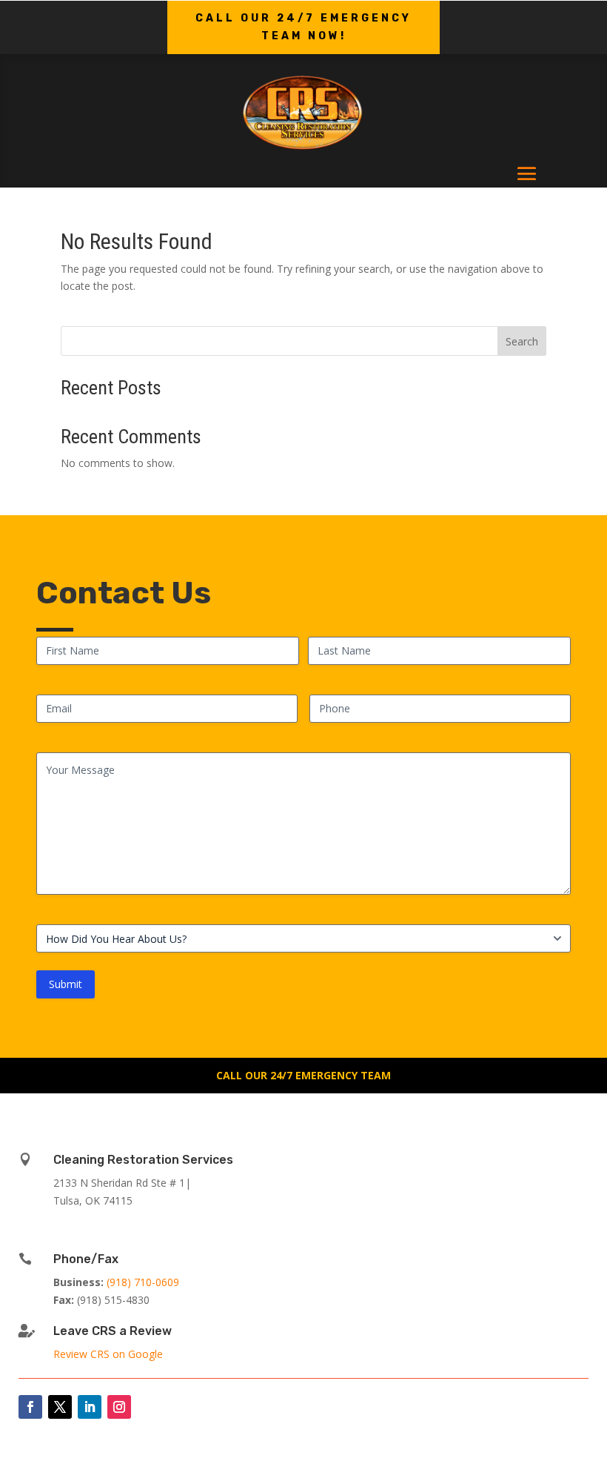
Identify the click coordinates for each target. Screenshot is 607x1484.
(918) (143, 1282)
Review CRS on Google (108, 1354)
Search (522, 341)
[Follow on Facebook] (30, 1407)
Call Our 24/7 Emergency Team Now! (303, 27)
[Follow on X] (60, 1407)
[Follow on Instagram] (119, 1407)
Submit (65, 984)
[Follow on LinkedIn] (89, 1407)
